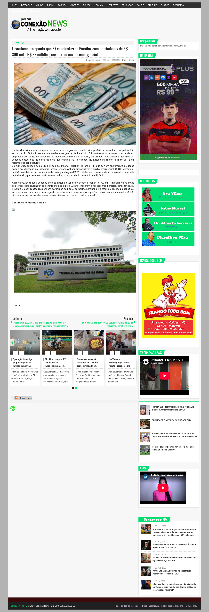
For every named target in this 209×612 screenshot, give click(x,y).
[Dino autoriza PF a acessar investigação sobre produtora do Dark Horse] (146, 545)
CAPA (14, 5)
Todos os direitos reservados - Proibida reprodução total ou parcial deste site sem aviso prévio (157, 606)
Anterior (134, 342)
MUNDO (39, 5)
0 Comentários (25, 398)
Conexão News (93, 60)
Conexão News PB (18, 606)
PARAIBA (62, 5)
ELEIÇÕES (36, 11)
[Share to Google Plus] (36, 345)
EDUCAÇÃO (127, 5)
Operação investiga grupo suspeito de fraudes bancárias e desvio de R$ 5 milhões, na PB (89, 365)
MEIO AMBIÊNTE (19, 11)
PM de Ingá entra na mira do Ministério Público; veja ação (57, 362)
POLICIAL (100, 5)
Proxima (12, 342)
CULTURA (152, 5)
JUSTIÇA (165, 5)
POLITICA (87, 5)
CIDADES (74, 5)
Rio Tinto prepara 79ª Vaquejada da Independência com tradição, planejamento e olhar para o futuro (121, 365)
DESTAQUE (26, 5)
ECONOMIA (178, 5)
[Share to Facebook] (27, 345)
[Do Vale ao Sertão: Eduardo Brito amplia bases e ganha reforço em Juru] (146, 558)
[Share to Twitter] (32, 345)
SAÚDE (140, 5)
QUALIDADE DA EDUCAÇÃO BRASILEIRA (172, 420)
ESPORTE (113, 5)
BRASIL (50, 5)
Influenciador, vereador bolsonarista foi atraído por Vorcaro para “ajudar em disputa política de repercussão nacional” (174, 587)
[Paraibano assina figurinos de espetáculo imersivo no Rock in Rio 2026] (146, 571)
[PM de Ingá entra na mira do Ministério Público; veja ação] (57, 342)
